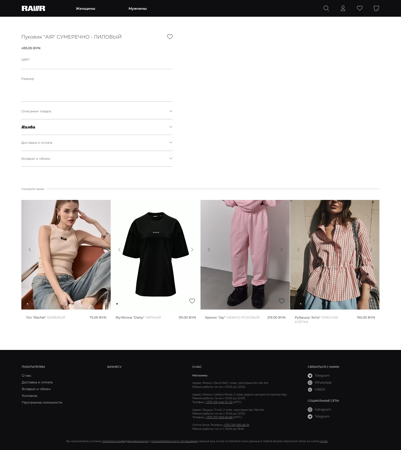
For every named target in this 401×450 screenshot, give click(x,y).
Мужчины (138, 8)
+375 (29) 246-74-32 (219, 402)
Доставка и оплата (36, 142)
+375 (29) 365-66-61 (236, 425)
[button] (29, 249)
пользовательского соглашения (174, 441)
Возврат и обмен (35, 159)
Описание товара (36, 111)
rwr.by (324, 441)
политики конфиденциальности (125, 441)
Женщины (85, 8)
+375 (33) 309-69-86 (219, 417)
